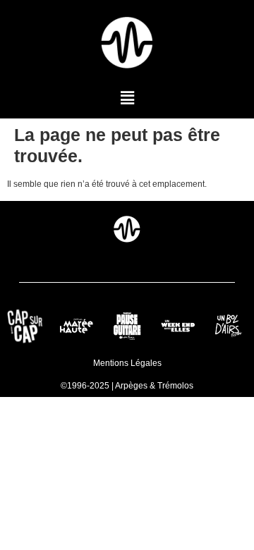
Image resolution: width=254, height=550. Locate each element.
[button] (127, 98)
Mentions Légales (127, 363)
